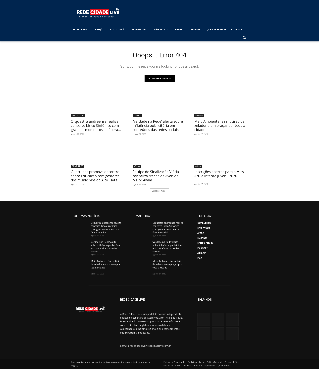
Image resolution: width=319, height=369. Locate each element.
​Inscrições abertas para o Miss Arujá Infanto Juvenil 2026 (219, 173)
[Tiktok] (232, 333)
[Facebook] (218, 319)
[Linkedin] (218, 333)
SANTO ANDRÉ (78, 115)
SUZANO (137, 115)
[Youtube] (232, 319)
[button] (244, 37)
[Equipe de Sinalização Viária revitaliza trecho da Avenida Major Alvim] (159, 154)
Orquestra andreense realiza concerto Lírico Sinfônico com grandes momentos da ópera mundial (95, 127)
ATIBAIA (137, 166)
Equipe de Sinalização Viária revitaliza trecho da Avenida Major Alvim (156, 175)
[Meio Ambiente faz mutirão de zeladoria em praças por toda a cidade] (221, 103)
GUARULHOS (77, 166)
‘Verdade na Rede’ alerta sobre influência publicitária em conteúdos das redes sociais (158, 125)
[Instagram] (203, 319)
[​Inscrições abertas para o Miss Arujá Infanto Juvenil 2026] (221, 154)
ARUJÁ (198, 166)
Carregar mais (158, 190)
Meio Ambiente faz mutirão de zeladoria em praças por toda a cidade (219, 125)
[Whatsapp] (203, 333)
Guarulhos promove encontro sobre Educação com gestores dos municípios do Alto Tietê (95, 175)
